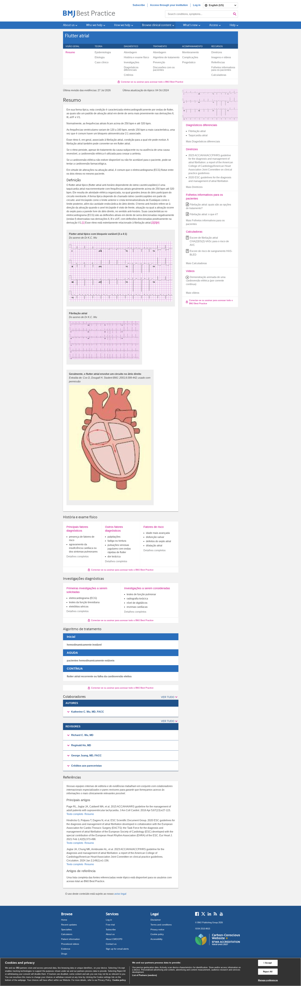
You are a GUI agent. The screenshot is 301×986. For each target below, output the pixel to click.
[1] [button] (83, 222)
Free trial (110, 924)
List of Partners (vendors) (144, 975)
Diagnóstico (133, 46)
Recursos (218, 46)
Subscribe (139, 5)
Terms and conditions (161, 924)
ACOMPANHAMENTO (194, 46)
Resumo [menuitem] (70, 52)
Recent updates (69, 924)
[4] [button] (158, 222)
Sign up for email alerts (117, 949)
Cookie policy (157, 934)
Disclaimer (155, 920)
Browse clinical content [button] (156, 25)
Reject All (267, 971)
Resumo (89, 814)
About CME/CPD (114, 939)
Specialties (66, 929)
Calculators (66, 934)
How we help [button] (122, 25)
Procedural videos (70, 944)
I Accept (268, 963)
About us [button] (68, 25)
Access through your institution (169, 5)
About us (110, 934)
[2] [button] (152, 222)
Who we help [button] (94, 25)
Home (64, 920)
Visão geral (74, 46)
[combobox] (198, 14)
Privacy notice (157, 929)
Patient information (70, 939)
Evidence (65, 949)
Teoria (100, 46)
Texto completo (75, 814)
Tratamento (161, 46)
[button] (169, 697)
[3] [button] (155, 222)
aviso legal (120, 893)
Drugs (64, 953)
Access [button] (213, 25)
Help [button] (232, 25)
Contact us (111, 944)
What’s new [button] (190, 25)
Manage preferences (268, 980)
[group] (120, 712)
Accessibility (156, 939)
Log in (197, 5)
